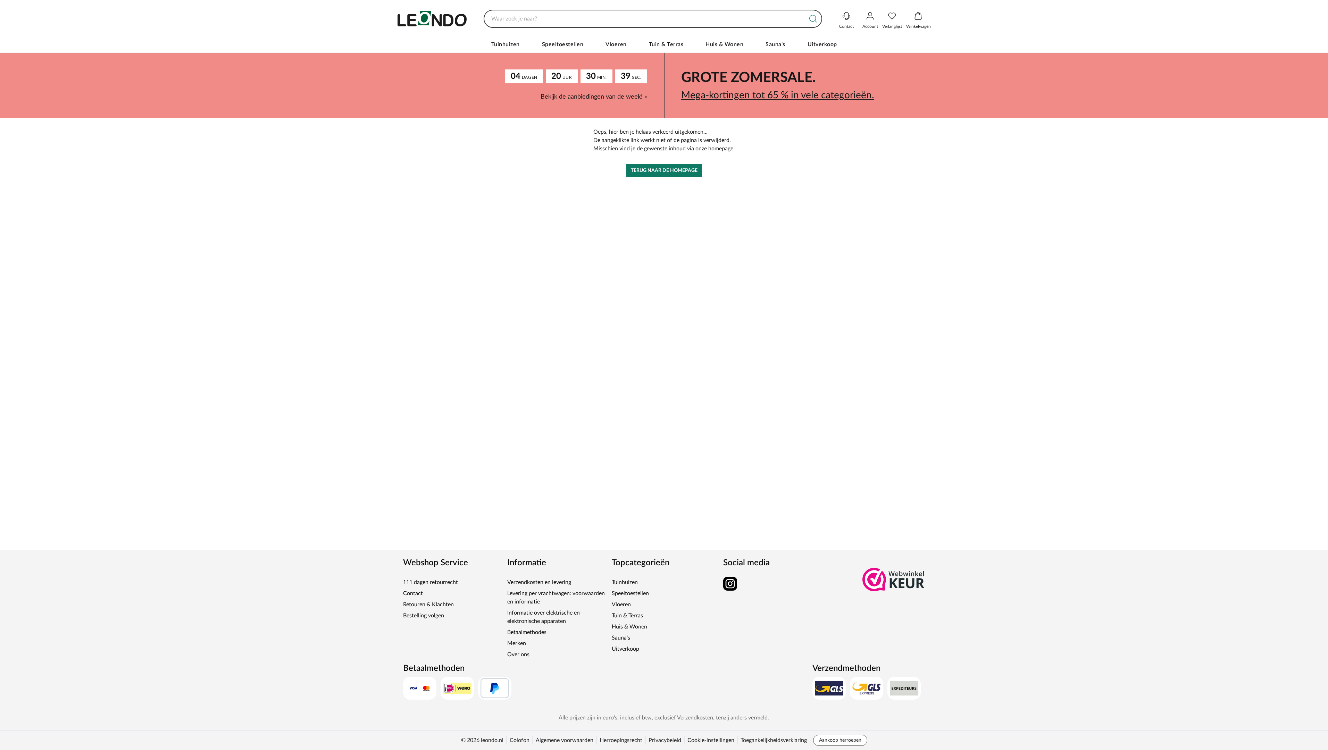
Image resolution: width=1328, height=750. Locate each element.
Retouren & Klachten (428, 604)
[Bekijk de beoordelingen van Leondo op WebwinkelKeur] (893, 579)
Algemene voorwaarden (564, 740)
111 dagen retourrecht (430, 582)
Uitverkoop (822, 44)
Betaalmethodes (526, 632)
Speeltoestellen (563, 44)
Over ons (518, 654)
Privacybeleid (665, 740)
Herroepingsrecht (621, 740)
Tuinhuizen (505, 44)
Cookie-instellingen (710, 740)
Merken (516, 643)
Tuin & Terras (666, 44)
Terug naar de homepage (664, 170)
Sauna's (775, 44)
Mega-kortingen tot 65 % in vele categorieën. (777, 95)
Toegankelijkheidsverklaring (774, 740)
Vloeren (616, 44)
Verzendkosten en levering (539, 582)
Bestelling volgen (423, 615)
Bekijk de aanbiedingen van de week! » (594, 97)
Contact (413, 593)
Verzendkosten (695, 717)
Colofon (519, 740)
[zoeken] (813, 19)
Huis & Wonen (724, 44)
